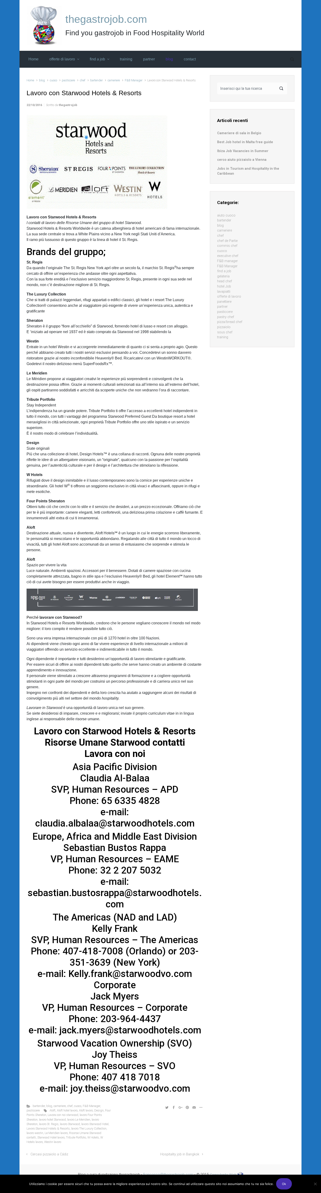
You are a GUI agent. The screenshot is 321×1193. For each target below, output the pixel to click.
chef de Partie (227, 241)
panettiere (224, 302)
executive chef (227, 256)
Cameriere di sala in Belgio (239, 133)
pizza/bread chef (229, 322)
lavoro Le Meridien (78, 1119)
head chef (224, 281)
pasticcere (68, 80)
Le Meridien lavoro (56, 1133)
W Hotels (93, 1137)
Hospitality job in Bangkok (179, 1154)
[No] (315, 1183)
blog (42, 80)
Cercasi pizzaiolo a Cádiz (49, 1154)
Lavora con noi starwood (63, 1115)
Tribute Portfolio (76, 1137)
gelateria (223, 276)
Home (30, 80)
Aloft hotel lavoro (67, 1110)
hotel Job (224, 286)
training (222, 337)
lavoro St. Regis (49, 1124)
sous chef (224, 332)
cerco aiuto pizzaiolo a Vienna (241, 160)
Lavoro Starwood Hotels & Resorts (48, 1128)
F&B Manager (133, 80)
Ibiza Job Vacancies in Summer (242, 151)
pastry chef (225, 317)
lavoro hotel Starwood (52, 1119)
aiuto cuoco (226, 215)
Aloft (52, 1110)
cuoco (53, 80)
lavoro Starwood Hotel (95, 1124)
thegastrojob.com (106, 19)
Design (99, 1110)
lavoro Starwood (70, 1124)
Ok (284, 1184)
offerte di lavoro (229, 297)
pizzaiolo (224, 327)
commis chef (227, 246)
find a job (224, 271)
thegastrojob (68, 105)
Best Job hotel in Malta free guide (245, 142)
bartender (96, 80)
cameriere (114, 80)
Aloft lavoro (86, 1110)
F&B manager (227, 261)
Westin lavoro (52, 1142)
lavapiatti (223, 292)
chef (82, 80)
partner (222, 307)
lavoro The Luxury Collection (88, 1128)
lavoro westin (35, 1133)
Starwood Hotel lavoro (51, 1137)
